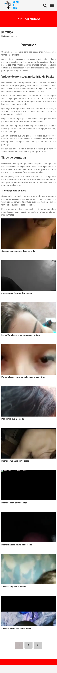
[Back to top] (52, 667)
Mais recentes (8, 36)
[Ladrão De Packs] (11, 5)
